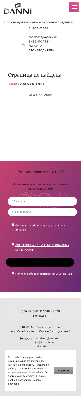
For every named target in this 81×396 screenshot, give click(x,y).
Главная (12, 83)
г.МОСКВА (35, 45)
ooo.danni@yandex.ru (43, 37)
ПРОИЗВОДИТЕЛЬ (41, 50)
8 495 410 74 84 (39, 41)
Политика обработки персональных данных (44, 273)
